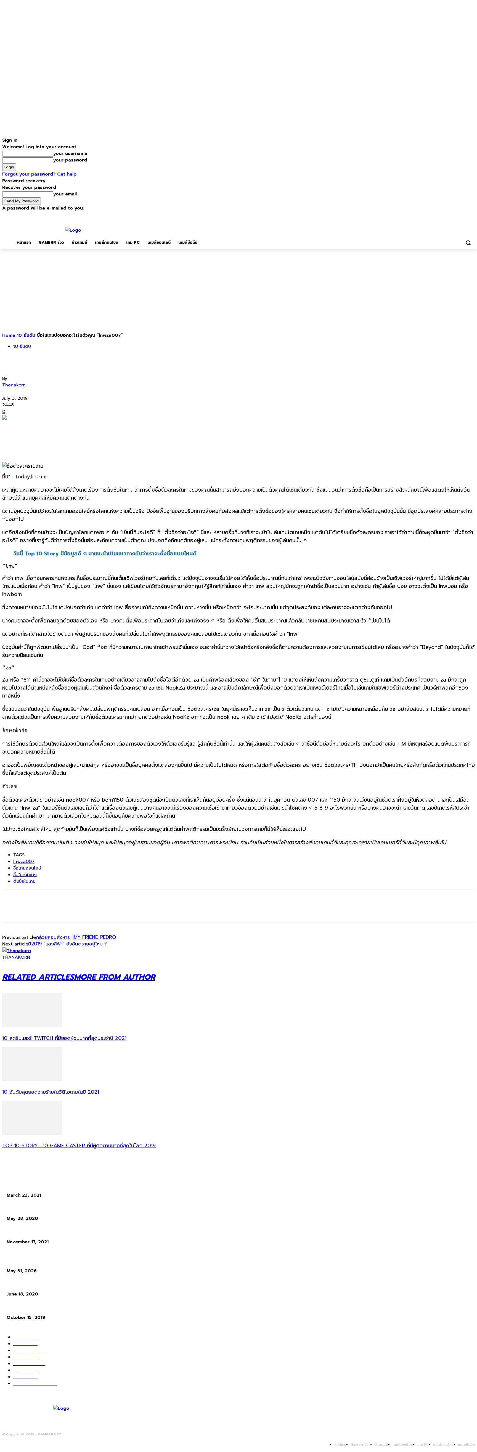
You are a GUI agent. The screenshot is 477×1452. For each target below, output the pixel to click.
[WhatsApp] (71, 427)
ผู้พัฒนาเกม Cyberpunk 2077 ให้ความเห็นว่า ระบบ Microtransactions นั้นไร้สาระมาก (78, 1307)
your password (70, 160)
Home (8, 335)
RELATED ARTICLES (38, 977)
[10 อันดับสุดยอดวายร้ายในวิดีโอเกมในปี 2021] (32, 1079)
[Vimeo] (464, 215)
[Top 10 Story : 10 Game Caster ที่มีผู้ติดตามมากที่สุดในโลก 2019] (32, 1133)
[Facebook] (441, 215)
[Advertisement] (238, 290)
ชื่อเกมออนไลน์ (27, 868)
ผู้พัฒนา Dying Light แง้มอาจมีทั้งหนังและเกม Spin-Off (54, 1232)
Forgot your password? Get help (39, 174)
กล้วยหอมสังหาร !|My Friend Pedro (76, 937)
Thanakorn (14, 385)
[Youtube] (471, 215)
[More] (91, 427)
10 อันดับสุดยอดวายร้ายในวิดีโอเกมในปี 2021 (50, 1092)
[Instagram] (449, 215)
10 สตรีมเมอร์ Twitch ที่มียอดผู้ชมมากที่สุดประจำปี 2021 (64, 1038)
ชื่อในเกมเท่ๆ (25, 874)
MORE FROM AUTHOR (114, 977)
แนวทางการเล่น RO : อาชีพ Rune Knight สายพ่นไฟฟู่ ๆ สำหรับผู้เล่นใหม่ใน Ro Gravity (79, 1284)
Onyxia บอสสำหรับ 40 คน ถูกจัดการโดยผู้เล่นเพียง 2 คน (55, 1185)
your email (65, 194)
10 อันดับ (26, 335)
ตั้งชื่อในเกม (24, 881)
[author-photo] (16, 950)
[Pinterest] (51, 427)
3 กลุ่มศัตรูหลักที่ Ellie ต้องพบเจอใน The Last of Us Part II (58, 1209)
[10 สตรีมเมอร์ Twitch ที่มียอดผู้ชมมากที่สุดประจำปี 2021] (32, 1025)
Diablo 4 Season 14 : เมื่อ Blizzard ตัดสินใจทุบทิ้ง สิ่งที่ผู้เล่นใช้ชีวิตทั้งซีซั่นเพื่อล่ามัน (78, 1261)
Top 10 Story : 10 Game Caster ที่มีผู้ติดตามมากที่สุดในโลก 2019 (79, 1145)
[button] (468, 242)
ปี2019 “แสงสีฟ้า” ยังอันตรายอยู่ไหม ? (67, 943)
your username (70, 153)
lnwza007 (24, 861)
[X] (456, 215)
